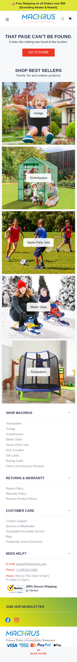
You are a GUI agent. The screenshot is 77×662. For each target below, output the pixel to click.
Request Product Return (21, 498)
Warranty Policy (16, 493)
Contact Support (16, 521)
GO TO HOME (38, 52)
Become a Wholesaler (20, 526)
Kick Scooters (15, 450)
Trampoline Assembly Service (25, 531)
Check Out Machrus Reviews (25, 466)
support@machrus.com (31, 564)
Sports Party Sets (17, 444)
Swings (10, 428)
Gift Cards (12, 455)
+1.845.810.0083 (26, 569)
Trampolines (14, 423)
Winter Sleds (14, 439)
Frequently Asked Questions (24, 541)
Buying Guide (14, 460)
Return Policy (14, 488)
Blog (9, 536)
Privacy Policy (14, 640)
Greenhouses (14, 434)
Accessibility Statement (40, 640)
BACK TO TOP (38, 653)
